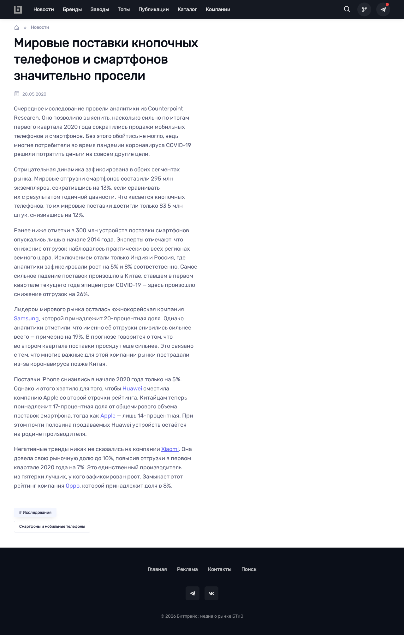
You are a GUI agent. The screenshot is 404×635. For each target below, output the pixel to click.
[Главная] (17, 27)
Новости (43, 9)
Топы (124, 9)
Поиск (249, 569)
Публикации (154, 9)
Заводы (100, 9)
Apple (108, 415)
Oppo (73, 485)
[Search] (347, 9)
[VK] (211, 593)
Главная (157, 569)
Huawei (132, 388)
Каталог (187, 9)
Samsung (26, 318)
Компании (218, 9)
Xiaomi (170, 449)
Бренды (72, 9)
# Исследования (35, 512)
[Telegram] (383, 9)
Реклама (187, 569)
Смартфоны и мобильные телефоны (52, 526)
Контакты (219, 569)
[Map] (364, 9)
